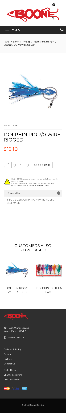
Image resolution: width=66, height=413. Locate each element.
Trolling (26, 41)
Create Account (12, 379)
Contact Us (9, 363)
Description (14, 193)
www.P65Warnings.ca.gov (39, 185)
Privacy (7, 354)
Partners (8, 358)
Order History (11, 370)
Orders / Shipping (12, 349)
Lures (16, 41)
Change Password (13, 374)
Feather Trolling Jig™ (44, 41)
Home (6, 41)
